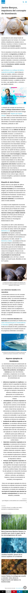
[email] (8, 591)
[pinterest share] (14, 591)
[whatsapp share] (25, 591)
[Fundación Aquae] (3, 2)
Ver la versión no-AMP (19, 588)
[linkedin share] (19, 591)
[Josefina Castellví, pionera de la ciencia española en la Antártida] (14, 545)
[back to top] (25, 587)
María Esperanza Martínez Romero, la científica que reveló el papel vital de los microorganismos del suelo (13, 533)
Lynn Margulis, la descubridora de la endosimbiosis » (14, 501)
